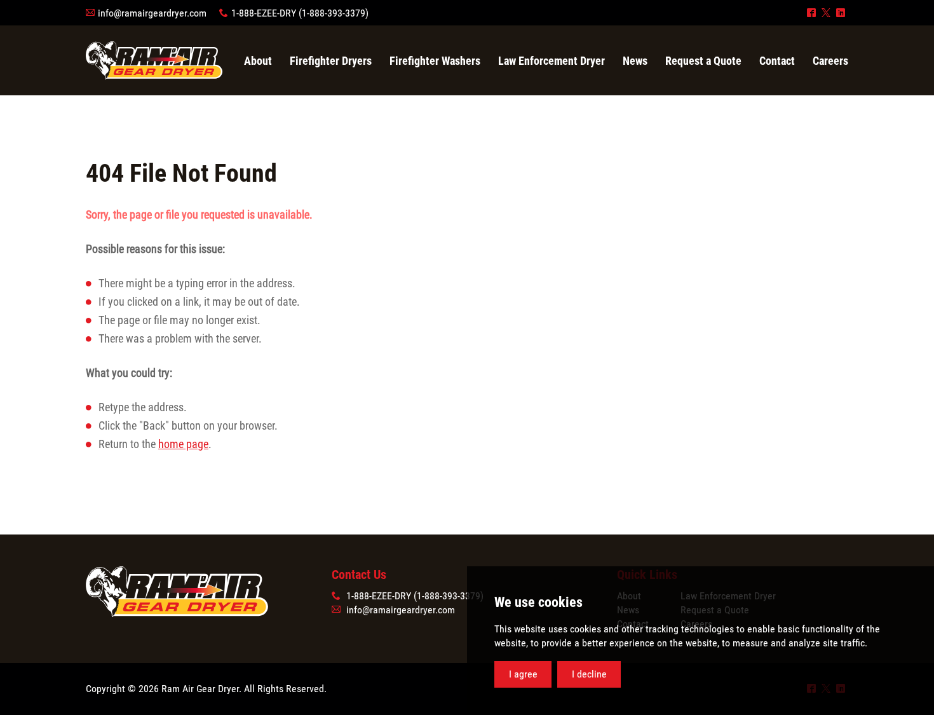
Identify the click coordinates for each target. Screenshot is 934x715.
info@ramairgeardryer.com (152, 13)
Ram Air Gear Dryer (154, 60)
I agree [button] (523, 674)
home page (183, 444)
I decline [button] (589, 674)
